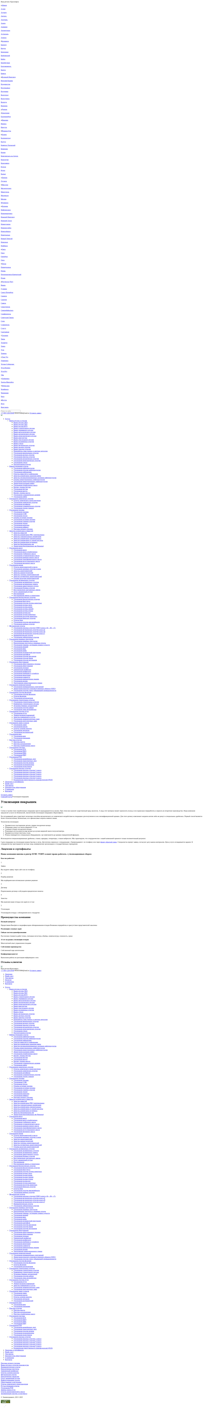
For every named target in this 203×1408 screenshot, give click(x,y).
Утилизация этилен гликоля (24, 508)
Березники (4, 52)
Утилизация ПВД (20, 755)
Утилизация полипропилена (24, 764)
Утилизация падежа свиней (23, 609)
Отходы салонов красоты (23, 728)
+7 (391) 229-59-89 (7, 413)
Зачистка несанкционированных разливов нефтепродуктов (35, 478)
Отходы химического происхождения (27, 500)
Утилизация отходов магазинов (25, 656)
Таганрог (5, 335)
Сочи (3, 321)
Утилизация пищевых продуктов (21, 639)
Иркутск (4, 127)
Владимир (4, 91)
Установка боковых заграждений (25, 706)
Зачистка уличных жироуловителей (26, 574)
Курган (3, 167)
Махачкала (5, 195)
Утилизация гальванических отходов (27, 506)
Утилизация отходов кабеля (24, 707)
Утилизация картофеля (22, 654)
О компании (9, 789)
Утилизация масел (16, 548)
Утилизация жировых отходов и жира (27, 569)
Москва (3, 199)
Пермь (3, 271)
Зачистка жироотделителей (23, 573)
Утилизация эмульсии (21, 730)
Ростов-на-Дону (7, 282)
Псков (3, 278)
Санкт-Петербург (7, 292)
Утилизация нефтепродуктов (24, 468)
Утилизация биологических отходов (22, 597)
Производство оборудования (15, 787)
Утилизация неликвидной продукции (27, 652)
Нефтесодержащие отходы (18, 466)
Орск (3, 260)
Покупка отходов (15, 740)
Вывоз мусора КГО (20, 426)
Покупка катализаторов (22, 744)
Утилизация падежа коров (23, 607)
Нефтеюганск (6, 210)
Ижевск (3, 124)
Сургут (3, 328)
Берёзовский (5, 55)
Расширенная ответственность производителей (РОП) (33, 780)
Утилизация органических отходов (26, 459)
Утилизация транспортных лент (25, 761)
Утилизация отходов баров (23, 658)
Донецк (4, 109)
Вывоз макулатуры (20, 438)
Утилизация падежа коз (22, 612)
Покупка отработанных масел (24, 745)
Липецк (4, 177)
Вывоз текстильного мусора (24, 440)
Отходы (9, 797)
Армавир (4, 27)
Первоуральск (6, 267)
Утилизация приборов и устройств (26, 673)
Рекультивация (19, 593)
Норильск (4, 242)
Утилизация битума (21, 489)
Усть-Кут (4, 371)
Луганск (4, 181)
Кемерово (4, 149)
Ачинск (3, 38)
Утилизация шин (15, 734)
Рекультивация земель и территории (27, 595)
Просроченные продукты (10, 1369)
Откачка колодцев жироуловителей (26, 578)
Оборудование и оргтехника (11, 1382)
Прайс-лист (9, 783)
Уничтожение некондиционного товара (28, 683)
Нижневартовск (6, 213)
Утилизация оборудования (18, 662)
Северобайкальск (7, 310)
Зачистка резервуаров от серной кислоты (28, 540)
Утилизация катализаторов (23, 698)
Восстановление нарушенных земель (27, 590)
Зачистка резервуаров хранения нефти (27, 476)
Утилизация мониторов (22, 675)
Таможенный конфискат (22, 669)
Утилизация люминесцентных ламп (27, 719)
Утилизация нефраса (21, 527)
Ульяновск (4, 361)
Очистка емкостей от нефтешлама (26, 474)
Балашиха (5, 41)
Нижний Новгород (8, 217)
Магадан (5, 185)
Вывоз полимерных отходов (24, 441)
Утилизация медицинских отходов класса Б (29, 630)
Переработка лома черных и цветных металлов (31, 451)
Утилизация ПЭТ (20, 749)
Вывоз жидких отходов (22, 447)
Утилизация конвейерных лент (25, 759)
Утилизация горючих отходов (24, 521)
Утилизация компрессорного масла (26, 557)
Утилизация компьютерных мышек (26, 679)
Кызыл (3, 174)
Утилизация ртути (20, 713)
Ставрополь (5, 325)
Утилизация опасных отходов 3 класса (27, 774)
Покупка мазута (19, 742)
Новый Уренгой (6, 239)
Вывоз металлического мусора (25, 432)
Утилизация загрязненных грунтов (22, 580)
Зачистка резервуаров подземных (25, 542)
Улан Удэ (5, 357)
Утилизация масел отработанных (25, 552)
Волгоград (4, 95)
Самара (4, 289)
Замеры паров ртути (8, 1390)
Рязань (3, 285)
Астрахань (4, 34)
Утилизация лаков (20, 725)
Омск (4, 249)
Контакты (8, 791)
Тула (2, 350)
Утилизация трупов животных (25, 614)
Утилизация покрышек (22, 738)
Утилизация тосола (20, 516)
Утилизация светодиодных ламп (25, 721)
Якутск (4, 400)
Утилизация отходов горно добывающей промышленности (35, 690)
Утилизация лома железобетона (25, 709)
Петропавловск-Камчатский (11, 274)
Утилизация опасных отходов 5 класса (27, 778)
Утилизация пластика (17, 747)
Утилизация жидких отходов (24, 455)
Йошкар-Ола (6, 131)
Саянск (3, 303)
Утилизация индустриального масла (27, 561)
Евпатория (5, 113)
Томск (3, 346)
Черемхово (5, 393)
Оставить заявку (35, 413)
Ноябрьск (4, 246)
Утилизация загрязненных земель (26, 584)
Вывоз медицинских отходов (24, 445)
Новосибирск (6, 231)
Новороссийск (6, 228)
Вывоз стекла (18, 443)
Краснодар (5, 160)
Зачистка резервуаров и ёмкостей (21, 531)
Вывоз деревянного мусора (23, 430)
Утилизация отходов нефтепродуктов (27, 470)
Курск (3, 170)
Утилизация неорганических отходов (27, 460)
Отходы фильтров (20, 696)
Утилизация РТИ (15, 757)
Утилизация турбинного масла (25, 554)
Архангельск (5, 30)
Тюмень (4, 353)
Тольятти (4, 343)
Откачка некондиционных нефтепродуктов (29, 479)
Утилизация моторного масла (24, 563)
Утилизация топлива (16, 510)
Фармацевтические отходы (23, 635)
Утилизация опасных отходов (20, 768)
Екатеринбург (6, 116)
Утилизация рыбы (20, 650)
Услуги (7, 419)
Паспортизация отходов (22, 464)
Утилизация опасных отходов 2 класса (27, 772)
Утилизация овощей (21, 647)
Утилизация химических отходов (21, 498)
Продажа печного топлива (23, 529)
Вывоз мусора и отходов (18, 421)
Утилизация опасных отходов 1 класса (27, 770)
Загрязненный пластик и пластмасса (14, 1393)
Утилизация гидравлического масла (26, 555)
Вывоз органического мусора (24, 434)
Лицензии (8, 974)
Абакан (4, 5)
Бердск (3, 48)
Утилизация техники (21, 668)
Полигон (8, 980)
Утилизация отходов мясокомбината (27, 622)
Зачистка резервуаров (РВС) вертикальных (29, 535)
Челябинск (5, 389)
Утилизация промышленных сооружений (29, 687)
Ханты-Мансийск (7, 382)
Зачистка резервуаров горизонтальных (27, 538)
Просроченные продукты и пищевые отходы (30, 643)
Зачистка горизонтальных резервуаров (27, 536)
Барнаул (4, 45)
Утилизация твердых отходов (24, 457)
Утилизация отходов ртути (19, 711)
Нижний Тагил (6, 221)
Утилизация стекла (20, 462)
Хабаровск (5, 378)
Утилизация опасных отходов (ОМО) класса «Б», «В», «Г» (35, 628)
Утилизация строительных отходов (22, 700)
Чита (2, 396)
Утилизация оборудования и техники (27, 664)
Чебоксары (6, 386)
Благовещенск (6, 66)
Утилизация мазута (20, 491)
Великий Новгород (9, 77)
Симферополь (6, 314)
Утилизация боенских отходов (25, 618)
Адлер (3, 9)
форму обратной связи (109, 842)
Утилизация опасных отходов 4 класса (27, 776)
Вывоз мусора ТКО (21, 422)
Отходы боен (18, 620)
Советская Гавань (7, 317)
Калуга (3, 142)
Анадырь (4, 20)
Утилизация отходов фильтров (20, 692)
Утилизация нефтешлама (23, 472)
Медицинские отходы (17, 626)
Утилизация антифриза (22, 504)
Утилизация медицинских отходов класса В (29, 631)
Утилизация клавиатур (22, 677)
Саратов (4, 300)
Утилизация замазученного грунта (26, 586)
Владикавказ (5, 88)
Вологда (4, 102)
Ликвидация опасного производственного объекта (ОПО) (35, 688)
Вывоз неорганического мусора (25, 436)
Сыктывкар (5, 332)
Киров (3, 152)
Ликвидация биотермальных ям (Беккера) (29, 546)
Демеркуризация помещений (24, 715)
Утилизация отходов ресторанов (25, 660)
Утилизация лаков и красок (19, 723)
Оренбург (4, 256)
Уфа (2, 375)
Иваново (5, 120)
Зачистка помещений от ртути (24, 717)
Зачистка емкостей (20, 533)
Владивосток (5, 84)
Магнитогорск (6, 188)
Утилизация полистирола (23, 766)
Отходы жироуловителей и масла (25, 567)
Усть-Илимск (5, 368)
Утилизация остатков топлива (24, 519)
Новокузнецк (5, 224)
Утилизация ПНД (20, 751)
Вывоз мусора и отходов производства (15, 1365)
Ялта (2, 404)
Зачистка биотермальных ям (24, 544)
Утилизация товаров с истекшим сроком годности (32, 645)
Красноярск (5, 163)
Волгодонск (5, 99)
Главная (4, 797)
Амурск (4, 16)
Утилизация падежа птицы (23, 611)
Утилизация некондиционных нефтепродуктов (31, 481)
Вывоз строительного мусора (24, 428)
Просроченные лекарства (10, 1376)
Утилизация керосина (21, 525)
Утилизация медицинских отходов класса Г (29, 633)
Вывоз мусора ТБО (20, 424)
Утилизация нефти (20, 497)
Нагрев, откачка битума (22, 487)
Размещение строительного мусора (26, 704)
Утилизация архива (21, 681)
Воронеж (4, 106)
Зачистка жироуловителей (23, 571)
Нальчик (5, 206)
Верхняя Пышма (7, 81)
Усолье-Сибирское (7, 364)
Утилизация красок (20, 726)
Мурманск (4, 203)
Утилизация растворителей (23, 732)
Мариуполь (5, 192)
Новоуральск (5, 235)
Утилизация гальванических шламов (27, 495)
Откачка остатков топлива (23, 517)
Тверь (3, 339)
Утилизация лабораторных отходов (26, 637)
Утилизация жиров (16, 565)
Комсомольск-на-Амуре (9, 156)
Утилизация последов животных (25, 616)
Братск (3, 70)
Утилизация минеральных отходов (26, 453)
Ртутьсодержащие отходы (10, 1386)
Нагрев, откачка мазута (22, 493)
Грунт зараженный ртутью (23, 592)
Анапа (3, 23)
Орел (3, 253)
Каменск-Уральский (8, 145)
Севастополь (5, 307)
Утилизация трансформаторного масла (28, 559)
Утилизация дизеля (20, 523)
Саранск (4, 296)
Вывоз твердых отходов (22, 449)
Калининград (6, 138)
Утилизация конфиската (22, 671)
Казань (4, 134)
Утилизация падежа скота (23, 605)
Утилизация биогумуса (22, 601)
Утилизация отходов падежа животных (28, 603)
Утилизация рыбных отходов (24, 624)
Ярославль (4, 407)
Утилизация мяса (20, 649)
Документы (9, 785)
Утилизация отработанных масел (25, 485)
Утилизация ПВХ (20, 753)
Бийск (3, 59)
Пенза (4, 264)
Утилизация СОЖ (20, 514)
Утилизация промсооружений (20, 685)
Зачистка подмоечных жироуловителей (28, 576)
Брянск (3, 73)
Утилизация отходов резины (24, 763)
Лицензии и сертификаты (14, 782)
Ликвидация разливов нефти (24, 483)
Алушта (4, 12)
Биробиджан (5, 63)
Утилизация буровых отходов (24, 588)
